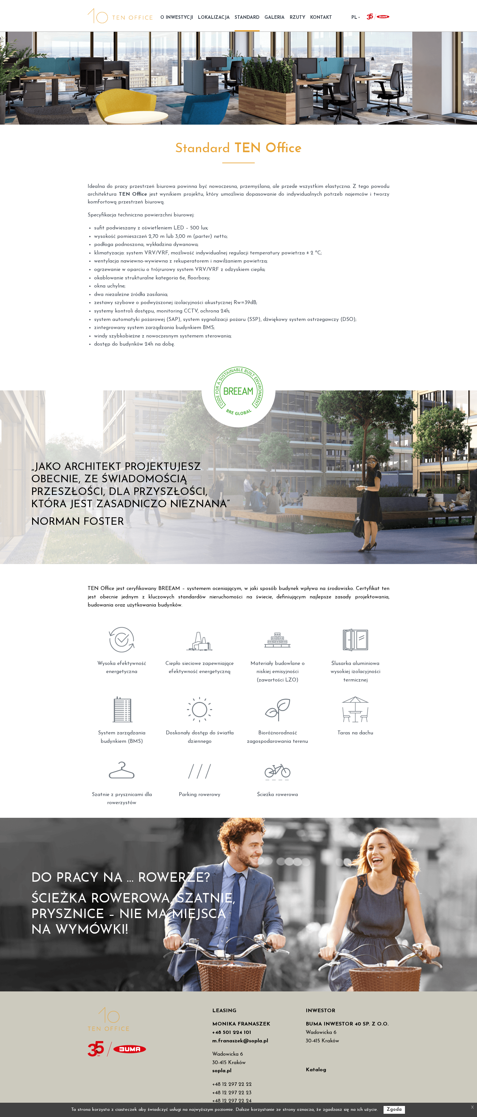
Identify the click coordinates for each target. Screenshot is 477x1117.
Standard (247, 17)
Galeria (274, 17)
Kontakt (321, 17)
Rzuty (297, 17)
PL (354, 17)
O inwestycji (176, 17)
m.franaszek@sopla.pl (240, 1041)
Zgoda (394, 1109)
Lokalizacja (214, 17)
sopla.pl (221, 1071)
